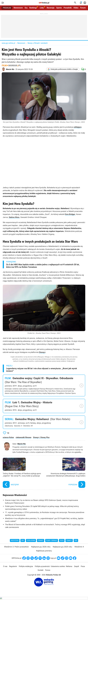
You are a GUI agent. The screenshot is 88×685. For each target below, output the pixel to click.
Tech (62, 540)
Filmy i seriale (51, 540)
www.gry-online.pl (8, 43)
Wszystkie (15, 540)
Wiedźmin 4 (79, 547)
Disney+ (42, 352)
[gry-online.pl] (44, 3)
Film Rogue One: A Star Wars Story (44, 406)
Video (75, 8)
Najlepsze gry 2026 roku (40, 547)
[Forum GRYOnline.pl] (48, 558)
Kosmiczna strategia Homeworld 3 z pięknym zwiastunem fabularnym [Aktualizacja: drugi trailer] (65, 473)
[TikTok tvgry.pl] (62, 558)
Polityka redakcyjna (26, 566)
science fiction (8, 437)
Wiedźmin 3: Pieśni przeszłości (16, 547)
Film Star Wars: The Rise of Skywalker (44, 385)
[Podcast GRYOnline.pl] (40, 558)
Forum (83, 8)
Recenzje (50, 8)
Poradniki (68, 8)
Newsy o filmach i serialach (38, 43)
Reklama (69, 566)
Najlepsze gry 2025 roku (62, 547)
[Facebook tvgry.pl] (74, 558)
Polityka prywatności (42, 566)
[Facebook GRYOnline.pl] (24, 558)
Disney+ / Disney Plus (41, 437)
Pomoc (47, 570)
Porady (40, 540)
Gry (26, 8)
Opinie (59, 8)
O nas (5, 566)
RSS (76, 540)
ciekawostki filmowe (23, 437)
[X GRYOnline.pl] (32, 558)
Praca (83, 566)
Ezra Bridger (70, 214)
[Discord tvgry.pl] (70, 558)
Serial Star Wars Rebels (44, 422)
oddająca (77, 127)
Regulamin (13, 566)
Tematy (69, 540)
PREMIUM (7, 8)
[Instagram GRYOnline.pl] (28, 558)
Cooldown (31, 540)
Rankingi (33, 8)
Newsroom (18, 8)
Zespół (76, 566)
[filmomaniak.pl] (11, 65)
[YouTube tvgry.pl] (58, 558)
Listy (42, 8)
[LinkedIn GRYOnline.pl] (44, 558)
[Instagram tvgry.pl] (66, 558)
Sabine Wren (14, 217)
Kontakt (40, 570)
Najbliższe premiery (44, 551)
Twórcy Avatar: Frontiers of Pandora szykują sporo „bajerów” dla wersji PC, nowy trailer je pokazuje (23, 473)
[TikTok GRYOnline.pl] (36, 558)
